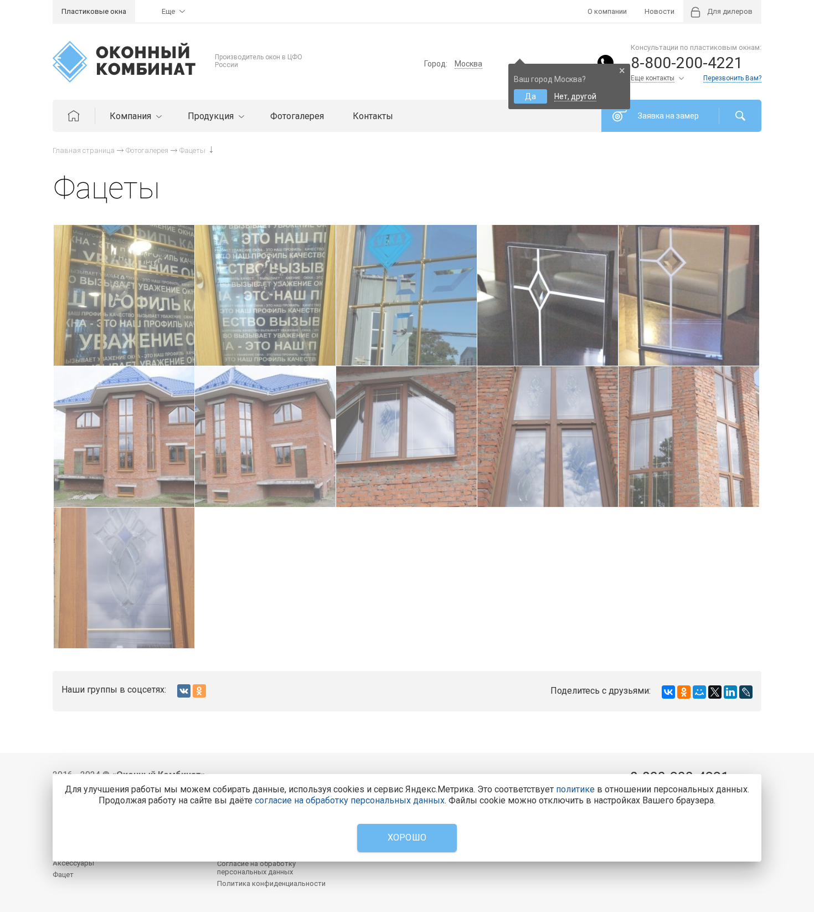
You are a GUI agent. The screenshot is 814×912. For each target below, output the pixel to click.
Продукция (212, 116)
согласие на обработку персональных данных (350, 800)
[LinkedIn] (730, 692)
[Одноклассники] (684, 692)
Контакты (373, 116)
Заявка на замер (668, 115)
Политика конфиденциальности (271, 883)
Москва (468, 63)
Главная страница (84, 150)
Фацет (63, 874)
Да (530, 96)
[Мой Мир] (699, 692)
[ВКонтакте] (668, 692)
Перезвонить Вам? (732, 78)
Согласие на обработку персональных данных (256, 867)
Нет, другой (575, 96)
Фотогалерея (297, 116)
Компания (131, 116)
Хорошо (407, 837)
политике (575, 789)
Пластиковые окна (93, 11)
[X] (715, 692)
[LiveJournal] (746, 692)
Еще (168, 11)
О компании (607, 11)
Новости (659, 11)
